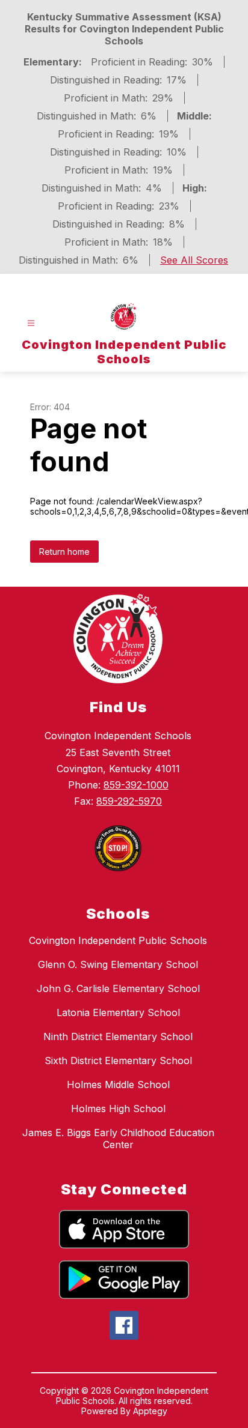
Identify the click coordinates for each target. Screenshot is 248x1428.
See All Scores (194, 260)
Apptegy (150, 1411)
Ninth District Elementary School (118, 1036)
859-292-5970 (129, 801)
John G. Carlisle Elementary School (118, 988)
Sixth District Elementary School (118, 1060)
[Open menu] (31, 323)
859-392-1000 (136, 785)
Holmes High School (118, 1109)
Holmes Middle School (118, 1085)
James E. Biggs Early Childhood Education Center (118, 1139)
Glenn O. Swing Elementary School (118, 964)
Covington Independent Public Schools (118, 940)
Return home (64, 551)
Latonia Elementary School (118, 1012)
